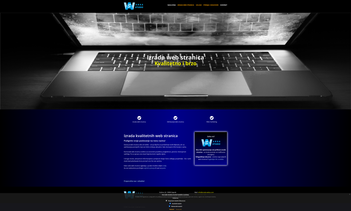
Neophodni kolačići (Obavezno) (176, 200)
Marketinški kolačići (176, 206)
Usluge (199, 5)
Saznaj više (179, 209)
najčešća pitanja (149, 168)
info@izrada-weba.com (206, 192)
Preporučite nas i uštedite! (134, 181)
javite (164, 168)
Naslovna (172, 5)
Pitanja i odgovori (210, 5)
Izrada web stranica (186, 5)
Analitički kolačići (177, 203)
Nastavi (171, 209)
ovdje (164, 166)
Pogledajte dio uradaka (216, 159)
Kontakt (223, 5)
